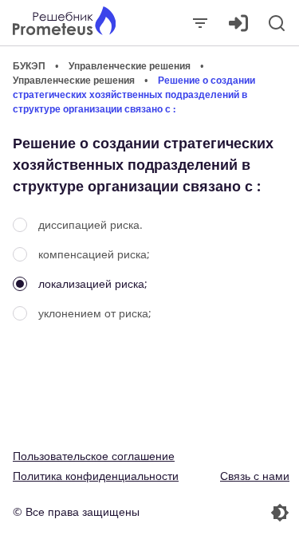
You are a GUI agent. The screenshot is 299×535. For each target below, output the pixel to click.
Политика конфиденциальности (96, 475)
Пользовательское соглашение (94, 455)
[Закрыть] (200, 23)
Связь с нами (254, 475)
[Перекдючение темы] (221, 512)
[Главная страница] (64, 22)
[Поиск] (276, 23)
